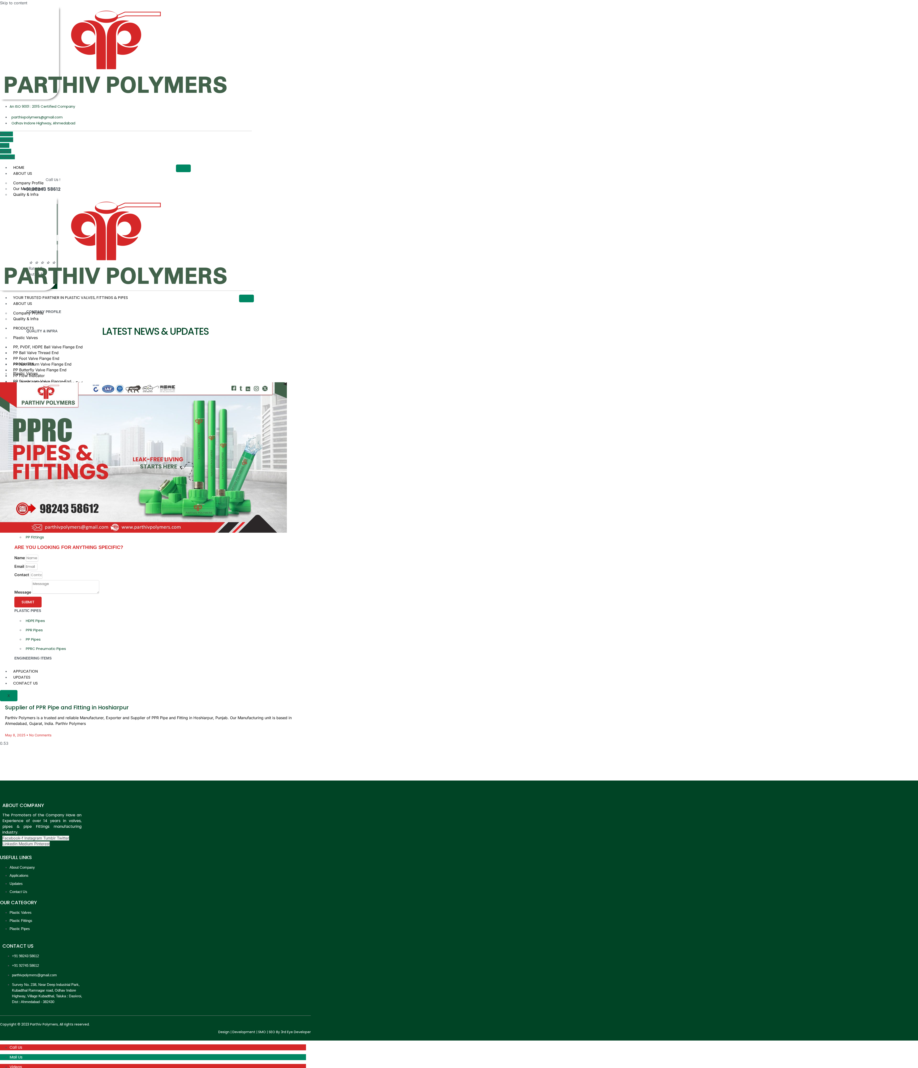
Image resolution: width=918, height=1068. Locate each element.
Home (18, 167)
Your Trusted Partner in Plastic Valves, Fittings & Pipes (70, 297)
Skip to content (13, 2)
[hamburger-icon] (183, 168)
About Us (22, 173)
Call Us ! (53, 179)
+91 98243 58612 (41, 189)
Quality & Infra (25, 194)
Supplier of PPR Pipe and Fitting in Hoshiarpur (67, 707)
